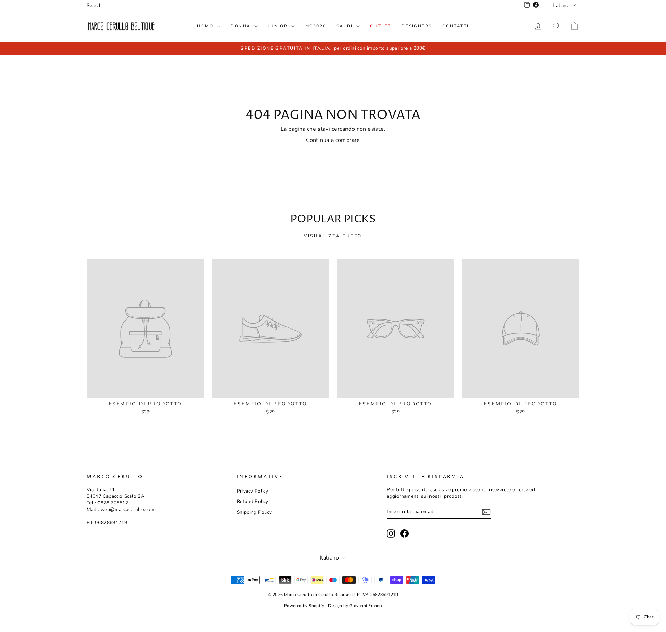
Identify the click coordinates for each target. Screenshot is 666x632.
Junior (279, 26)
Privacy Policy (252, 491)
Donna (241, 26)
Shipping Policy (254, 512)
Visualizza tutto (333, 236)
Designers (417, 26)
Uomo (206, 26)
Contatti (455, 26)
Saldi (345, 26)
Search (94, 5)
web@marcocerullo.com (128, 509)
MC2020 (315, 26)
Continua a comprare (333, 140)
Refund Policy (252, 501)
